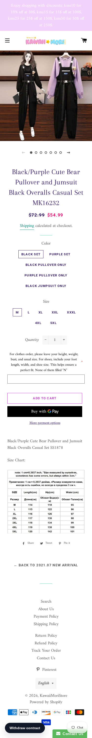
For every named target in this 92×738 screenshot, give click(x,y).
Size (46, 301)
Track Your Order (46, 650)
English (43, 683)
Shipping (27, 226)
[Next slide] (68, 152)
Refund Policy (46, 643)
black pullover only (46, 265)
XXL (55, 312)
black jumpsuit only (46, 286)
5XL (53, 323)
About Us (46, 609)
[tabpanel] (46, 95)
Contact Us (46, 658)
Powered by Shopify (46, 702)
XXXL (71, 312)
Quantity (32, 340)
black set (31, 254)
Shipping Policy (46, 624)
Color (46, 243)
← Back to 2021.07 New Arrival (46, 565)
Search (46, 601)
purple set (59, 254)
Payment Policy (46, 616)
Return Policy (46, 635)
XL (41, 312)
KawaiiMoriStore (53, 695)
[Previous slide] (23, 152)
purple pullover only (46, 275)
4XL (38, 323)
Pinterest (48, 669)
